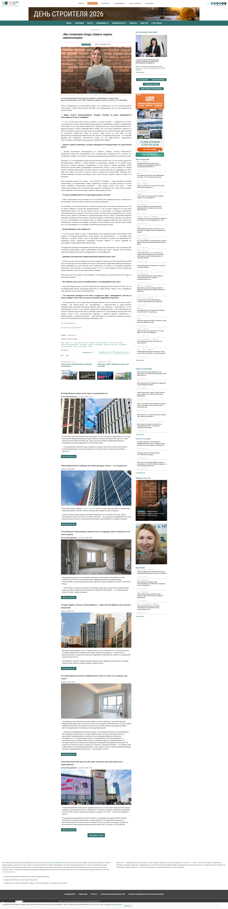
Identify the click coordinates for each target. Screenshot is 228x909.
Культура (139, 173)
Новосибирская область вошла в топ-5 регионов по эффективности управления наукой (151, 230)
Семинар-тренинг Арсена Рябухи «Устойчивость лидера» (148, 453)
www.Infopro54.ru (58, 862)
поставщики (83, 344)
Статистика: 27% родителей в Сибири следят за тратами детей (150, 196)
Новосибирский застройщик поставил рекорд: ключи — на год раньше (94, 465)
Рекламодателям (220, 5)
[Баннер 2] (87, 376)
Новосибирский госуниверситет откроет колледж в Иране (151, 266)
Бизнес (139, 183)
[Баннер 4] (123, 376)
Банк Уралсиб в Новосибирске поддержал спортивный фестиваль (151, 384)
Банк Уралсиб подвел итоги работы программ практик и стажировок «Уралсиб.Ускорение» (149, 425)
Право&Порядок (146, 604)
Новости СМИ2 (66, 370)
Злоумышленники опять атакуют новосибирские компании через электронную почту (148, 607)
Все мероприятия (140, 472)
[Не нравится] (67, 355)
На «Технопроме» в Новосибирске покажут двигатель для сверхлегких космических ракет (152, 242)
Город (144, 349)
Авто (138, 204)
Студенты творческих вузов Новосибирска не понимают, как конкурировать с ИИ (152, 219)
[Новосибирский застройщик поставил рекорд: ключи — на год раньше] (96, 488)
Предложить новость (105, 352)
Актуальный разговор (147, 32)
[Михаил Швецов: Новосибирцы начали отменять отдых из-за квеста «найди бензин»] (151, 500)
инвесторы (114, 344)
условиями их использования (113, 904)
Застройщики (122, 344)
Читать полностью (68, 456)
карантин (106, 344)
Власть (139, 161)
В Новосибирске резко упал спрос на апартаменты (84, 393)
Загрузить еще (96, 835)
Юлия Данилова (71, 396)
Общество (145, 161)
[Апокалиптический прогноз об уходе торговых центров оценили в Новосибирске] (96, 787)
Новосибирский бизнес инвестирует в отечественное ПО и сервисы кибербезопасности (150, 277)
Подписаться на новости (122, 352)
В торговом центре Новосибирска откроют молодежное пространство (149, 300)
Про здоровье (143, 80)
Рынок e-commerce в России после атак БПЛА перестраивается (150, 186)
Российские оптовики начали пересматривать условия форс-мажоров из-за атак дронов (151, 583)
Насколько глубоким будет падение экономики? (76, 365)
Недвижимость (96, 29)
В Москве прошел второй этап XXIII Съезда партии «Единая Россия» (151, 321)
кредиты (91, 344)
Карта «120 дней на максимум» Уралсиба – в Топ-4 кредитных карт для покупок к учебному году (151, 405)
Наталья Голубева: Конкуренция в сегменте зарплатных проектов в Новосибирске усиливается (147, 61)
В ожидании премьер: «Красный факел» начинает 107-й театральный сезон (150, 176)
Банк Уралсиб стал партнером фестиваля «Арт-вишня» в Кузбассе (151, 415)
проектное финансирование (70, 344)
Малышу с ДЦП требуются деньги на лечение (113, 365)
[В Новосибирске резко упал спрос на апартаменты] (96, 416)
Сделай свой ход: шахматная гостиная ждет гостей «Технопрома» (150, 331)
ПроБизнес (151, 569)
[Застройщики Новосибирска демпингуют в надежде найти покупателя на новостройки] (96, 557)
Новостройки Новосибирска (151, 89)
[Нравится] (62, 355)
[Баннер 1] (69, 376)
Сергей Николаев (96, 443)
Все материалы (140, 72)
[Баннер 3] (105, 376)
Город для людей (151, 84)
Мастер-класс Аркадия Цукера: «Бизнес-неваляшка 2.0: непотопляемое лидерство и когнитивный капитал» (151, 464)
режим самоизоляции (116, 343)
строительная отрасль (81, 343)
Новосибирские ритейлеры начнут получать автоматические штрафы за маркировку (150, 595)
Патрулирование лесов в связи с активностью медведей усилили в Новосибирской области (149, 165)
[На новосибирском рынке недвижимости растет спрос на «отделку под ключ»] (96, 701)
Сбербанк (92, 343)
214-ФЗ (90, 346)
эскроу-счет (68, 343)
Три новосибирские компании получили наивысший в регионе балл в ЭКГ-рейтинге (152, 572)
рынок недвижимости (102, 343)
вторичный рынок (66, 346)
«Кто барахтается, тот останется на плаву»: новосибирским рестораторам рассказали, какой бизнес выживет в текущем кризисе (150, 255)
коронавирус (99, 344)
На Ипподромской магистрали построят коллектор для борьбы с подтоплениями (151, 352)
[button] (208, 3)
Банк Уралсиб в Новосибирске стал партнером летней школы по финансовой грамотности (151, 373)
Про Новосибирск (158, 80)
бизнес (75, 346)
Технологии (154, 216)
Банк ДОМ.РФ (83, 346)
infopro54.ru (58, 867)
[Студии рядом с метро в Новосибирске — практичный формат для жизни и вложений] (96, 630)
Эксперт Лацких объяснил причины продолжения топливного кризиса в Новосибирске (149, 208)
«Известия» (91, 810)
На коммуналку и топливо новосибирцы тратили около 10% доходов (151, 311)
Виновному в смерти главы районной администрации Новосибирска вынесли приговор (151, 289)
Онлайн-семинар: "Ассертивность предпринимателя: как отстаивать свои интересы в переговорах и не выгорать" (151, 443)
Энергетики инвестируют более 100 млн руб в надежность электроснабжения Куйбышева (151, 394)
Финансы (139, 194)
